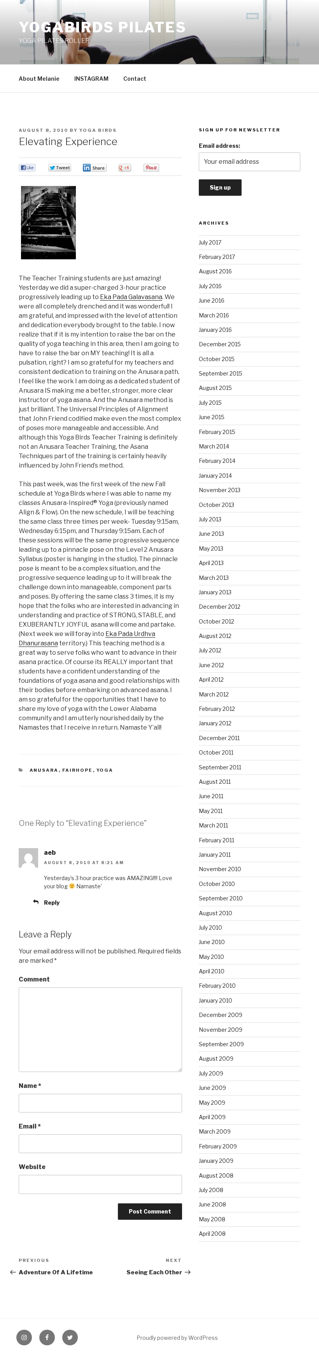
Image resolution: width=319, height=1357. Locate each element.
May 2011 (211, 811)
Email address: (219, 145)
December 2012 (219, 606)
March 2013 (214, 577)
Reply (52, 902)
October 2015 (217, 359)
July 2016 (210, 286)
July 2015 (210, 402)
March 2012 (214, 694)
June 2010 (212, 942)
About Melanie (39, 78)
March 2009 (215, 1131)
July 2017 (210, 242)
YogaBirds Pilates (103, 27)
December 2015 (220, 344)
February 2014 (217, 460)
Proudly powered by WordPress (177, 1337)
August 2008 (216, 1175)
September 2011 (220, 767)
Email (30, 1126)
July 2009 (211, 1073)
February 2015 (217, 432)
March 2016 (214, 315)
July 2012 (210, 650)
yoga (105, 770)
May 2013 (211, 548)
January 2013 (215, 592)
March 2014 (214, 446)
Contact (134, 78)
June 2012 (211, 665)
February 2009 (218, 1146)
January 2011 (215, 854)
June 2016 (211, 300)
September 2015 (220, 373)
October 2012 (216, 621)
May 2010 (211, 956)
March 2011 (213, 825)
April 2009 (212, 1117)
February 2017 (217, 256)
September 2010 (221, 898)
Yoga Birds (98, 130)
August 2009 (216, 1058)
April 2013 (211, 563)
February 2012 (217, 708)
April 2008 (212, 1233)
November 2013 (219, 490)
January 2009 (216, 1160)
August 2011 (215, 781)
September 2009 (221, 1044)
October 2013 (216, 504)
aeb (50, 852)
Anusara (44, 770)
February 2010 (217, 985)
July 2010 (210, 927)
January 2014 (215, 475)
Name (30, 1085)
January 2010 (215, 1000)
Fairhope (77, 770)
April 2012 (211, 679)
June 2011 (211, 796)
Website (32, 1167)
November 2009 (220, 1029)
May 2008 (212, 1219)
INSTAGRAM (91, 78)
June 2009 (212, 1087)
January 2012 (215, 723)
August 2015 (215, 387)
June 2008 (212, 1204)
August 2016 (215, 271)
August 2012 (215, 635)
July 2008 (211, 1190)
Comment (34, 979)
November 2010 (220, 869)
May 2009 (212, 1102)
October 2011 (216, 752)
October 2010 (217, 883)
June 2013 (211, 533)
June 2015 (211, 417)
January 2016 (215, 329)
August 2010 (215, 913)
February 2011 (216, 840)
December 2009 (220, 1015)
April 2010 (211, 971)
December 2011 (219, 738)
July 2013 (210, 519)
